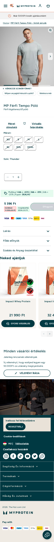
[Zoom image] (50, 30)
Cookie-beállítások (15, 436)
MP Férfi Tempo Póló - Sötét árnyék (28, 23)
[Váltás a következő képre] (50, 56)
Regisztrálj (15, 426)
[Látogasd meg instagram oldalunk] (6, 456)
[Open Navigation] (5, 6)
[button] (47, 534)
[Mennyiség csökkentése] (7, 177)
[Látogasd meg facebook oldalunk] (13, 456)
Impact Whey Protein (18, 301)
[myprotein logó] (26, 6)
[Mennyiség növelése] (18, 177)
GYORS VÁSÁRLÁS (20, 323)
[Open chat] (42, 456)
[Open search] (12, 6)
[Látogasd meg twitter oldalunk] (35, 456)
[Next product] (50, 334)
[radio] (8, 139)
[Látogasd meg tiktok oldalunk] (20, 456)
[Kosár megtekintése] (48, 6)
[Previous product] (44, 334)
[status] (13, 177)
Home (6, 23)
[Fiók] (40, 6)
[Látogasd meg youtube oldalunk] (28, 456)
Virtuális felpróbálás (36, 125)
